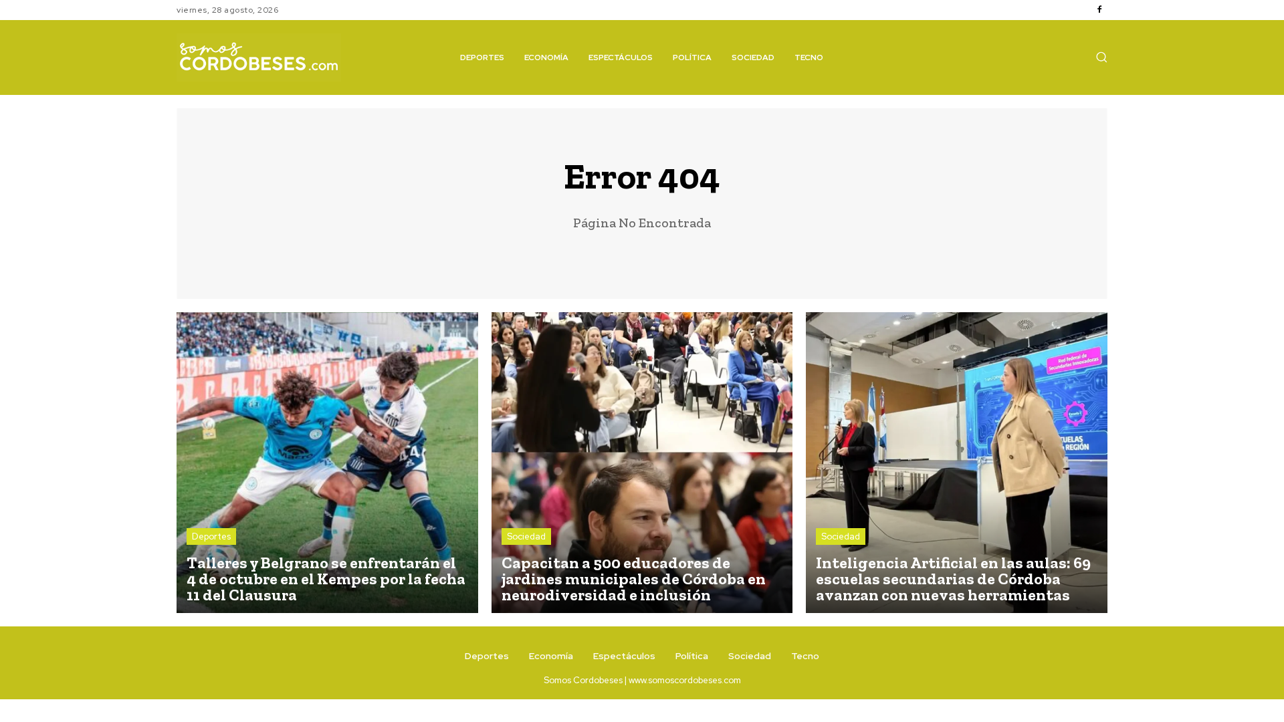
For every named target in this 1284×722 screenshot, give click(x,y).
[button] (1101, 57)
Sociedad (526, 536)
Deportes (211, 536)
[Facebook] (1099, 10)
